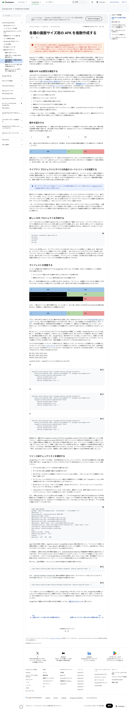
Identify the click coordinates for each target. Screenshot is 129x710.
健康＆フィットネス (48, 678)
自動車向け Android (65, 681)
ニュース (28, 685)
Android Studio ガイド (101, 674)
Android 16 (80, 675)
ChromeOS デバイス (66, 678)
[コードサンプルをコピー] (103, 370)
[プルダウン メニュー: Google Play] (41, 2)
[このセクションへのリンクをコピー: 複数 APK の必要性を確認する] (59, 71)
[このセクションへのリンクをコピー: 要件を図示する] (46, 123)
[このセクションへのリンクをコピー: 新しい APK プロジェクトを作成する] (66, 218)
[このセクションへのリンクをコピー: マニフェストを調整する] (54, 265)
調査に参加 (115, 682)
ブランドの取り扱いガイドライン (52, 705)
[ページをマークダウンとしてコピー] (37, 37)
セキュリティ (29, 679)
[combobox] (80, 2)
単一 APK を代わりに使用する (50, 81)
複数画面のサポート (82, 84)
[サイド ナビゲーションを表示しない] (21, 707)
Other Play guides (22, 9)
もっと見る (49, 2)
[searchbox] (12, 15)
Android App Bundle (64, 45)
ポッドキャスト (30, 691)
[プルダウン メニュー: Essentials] (27, 2)
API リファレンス (99, 680)
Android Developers (34, 26)
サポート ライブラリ (58, 86)
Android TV (63, 684)
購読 (109, 706)
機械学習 (45, 675)
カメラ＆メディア (48, 681)
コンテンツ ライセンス (55, 638)
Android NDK (98, 685)
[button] (10, 22)
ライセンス (38, 705)
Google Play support (117, 679)
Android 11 (80, 689)
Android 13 (80, 684)
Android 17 (80, 672)
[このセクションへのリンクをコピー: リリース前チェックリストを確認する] (67, 456)
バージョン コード (49, 346)
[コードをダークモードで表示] (103, 233)
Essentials (21, 2)
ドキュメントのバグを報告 (119, 677)
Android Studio (114, 2)
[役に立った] (100, 26)
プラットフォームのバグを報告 (119, 673)
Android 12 (80, 686)
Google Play (35, 2)
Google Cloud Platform (76, 698)
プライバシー (46, 684)
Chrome (56, 698)
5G (44, 686)
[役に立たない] (103, 26)
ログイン (124, 2)
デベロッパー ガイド (100, 677)
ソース (27, 682)
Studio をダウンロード (101, 683)
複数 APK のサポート (75, 601)
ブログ (27, 688)
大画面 (62, 672)
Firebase (64, 698)
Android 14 (80, 681)
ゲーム (45, 672)
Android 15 (80, 678)
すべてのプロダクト (91, 698)
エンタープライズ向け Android (32, 676)
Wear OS (62, 675)
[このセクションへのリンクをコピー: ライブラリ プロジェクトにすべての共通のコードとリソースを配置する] (98, 170)
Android (28, 672)
